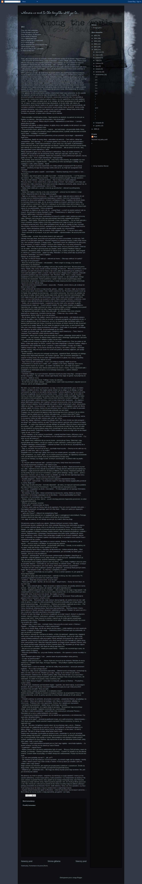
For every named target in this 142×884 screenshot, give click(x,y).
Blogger (79, 877)
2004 (95, 38)
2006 (95, 44)
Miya (95, 136)
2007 (95, 47)
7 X (96, 88)
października (100, 74)
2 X (96, 77)
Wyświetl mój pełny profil (99, 139)
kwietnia (98, 58)
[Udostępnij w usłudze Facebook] (33, 795)
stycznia (99, 52)
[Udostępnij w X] (31, 795)
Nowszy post (26, 861)
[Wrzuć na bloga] (28, 795)
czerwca (98, 63)
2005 (95, 41)
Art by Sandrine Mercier (100, 166)
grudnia (98, 125)
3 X (96, 80)
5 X (96, 83)
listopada (99, 123)
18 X (96, 108)
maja (97, 60)
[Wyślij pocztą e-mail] (26, 795)
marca (98, 55)
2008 (95, 49)
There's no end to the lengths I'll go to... (50, 13)
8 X (96, 91)
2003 (95, 35)
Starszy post (81, 861)
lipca (97, 66)
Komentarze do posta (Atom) (38, 866)
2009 (95, 129)
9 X (96, 94)
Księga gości (97, 28)
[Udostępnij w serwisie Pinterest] (35, 795)
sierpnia (98, 69)
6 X (96, 85)
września (99, 72)
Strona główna (54, 861)
